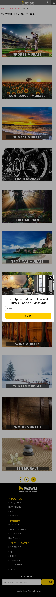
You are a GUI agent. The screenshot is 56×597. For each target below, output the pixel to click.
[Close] (51, 278)
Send (28, 315)
